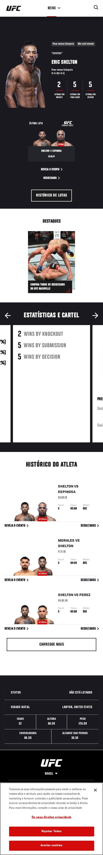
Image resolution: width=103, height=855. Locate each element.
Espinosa (66, 492)
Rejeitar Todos (51, 831)
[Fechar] (95, 790)
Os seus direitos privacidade (51, 817)
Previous (8, 315)
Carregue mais (51, 645)
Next (95, 315)
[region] (51, 818)
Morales (66, 541)
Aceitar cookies (51, 845)
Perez (85, 595)
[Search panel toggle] (96, 7)
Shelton (65, 486)
